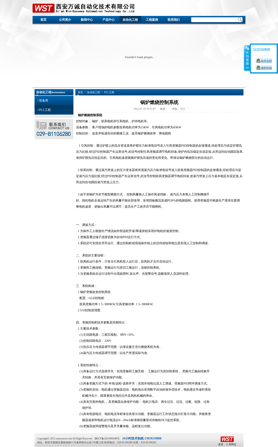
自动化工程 (130, 19)
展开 (247, 58)
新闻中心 (87, 19)
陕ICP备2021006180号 (107, 438)
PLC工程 (45, 110)
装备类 (43, 100)
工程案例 (152, 19)
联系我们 (174, 19)
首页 (43, 19)
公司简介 (65, 19)
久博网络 (231, 444)
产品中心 (109, 19)
